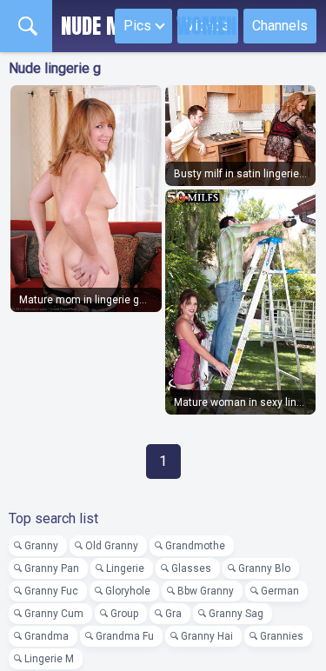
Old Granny (111, 546)
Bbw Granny (205, 591)
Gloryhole (127, 591)
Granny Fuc (51, 591)
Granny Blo (264, 568)
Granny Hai (207, 636)
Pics (137, 25)
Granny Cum (53, 614)
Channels (280, 25)
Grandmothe (195, 546)
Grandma (46, 636)
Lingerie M (49, 659)
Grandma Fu (125, 636)
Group (124, 614)
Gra (173, 614)
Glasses (191, 568)
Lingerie (125, 568)
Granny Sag (236, 614)
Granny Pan (51, 568)
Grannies (281, 636)
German (280, 591)
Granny (41, 546)
